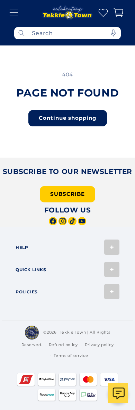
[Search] (21, 33)
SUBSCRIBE (67, 194)
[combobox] (67, 33)
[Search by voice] (113, 33)
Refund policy (63, 344)
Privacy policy (99, 344)
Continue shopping (68, 118)
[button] (13, 12)
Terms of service (71, 355)
